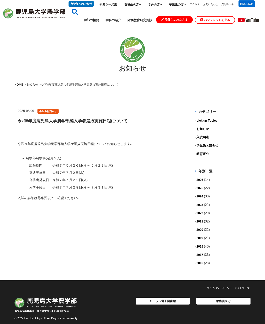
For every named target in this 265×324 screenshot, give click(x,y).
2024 (199, 196)
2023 (199, 205)
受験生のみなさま (176, 19)
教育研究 (202, 154)
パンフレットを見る (217, 20)
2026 (199, 179)
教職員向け (223, 301)
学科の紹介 (113, 20)
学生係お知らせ (48, 111)
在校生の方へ (133, 4)
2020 (199, 229)
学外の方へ (155, 4)
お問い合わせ (210, 4)
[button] (73, 12)
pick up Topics (206, 120)
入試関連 (202, 137)
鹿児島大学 (227, 4)
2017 (199, 254)
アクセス (195, 4)
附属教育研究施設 (140, 20)
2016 (199, 263)
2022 (199, 213)
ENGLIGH (246, 3)
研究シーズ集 (108, 4)
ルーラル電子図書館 (163, 301)
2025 (199, 188)
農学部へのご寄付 (81, 3)
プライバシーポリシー (219, 288)
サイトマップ (242, 288)
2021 (199, 221)
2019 (199, 238)
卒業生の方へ (178, 4)
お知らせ (202, 129)
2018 (199, 246)
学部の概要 (91, 20)
